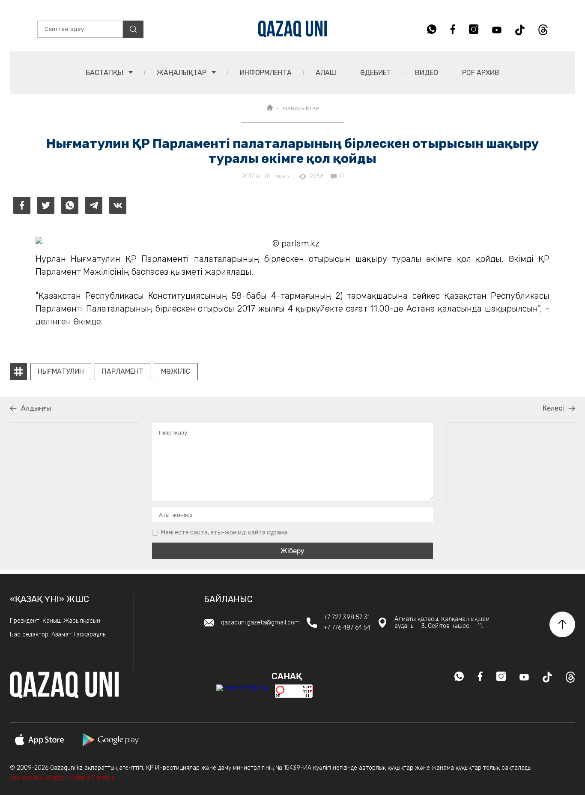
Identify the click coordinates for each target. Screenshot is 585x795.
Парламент (122, 371)
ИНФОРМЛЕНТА (266, 73)
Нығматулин (61, 371)
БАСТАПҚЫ (105, 73)
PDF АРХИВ (480, 73)
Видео (426, 73)
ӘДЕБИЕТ (375, 73)
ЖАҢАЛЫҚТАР (182, 73)
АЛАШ (326, 73)
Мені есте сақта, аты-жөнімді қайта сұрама (224, 532)
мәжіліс (176, 371)
